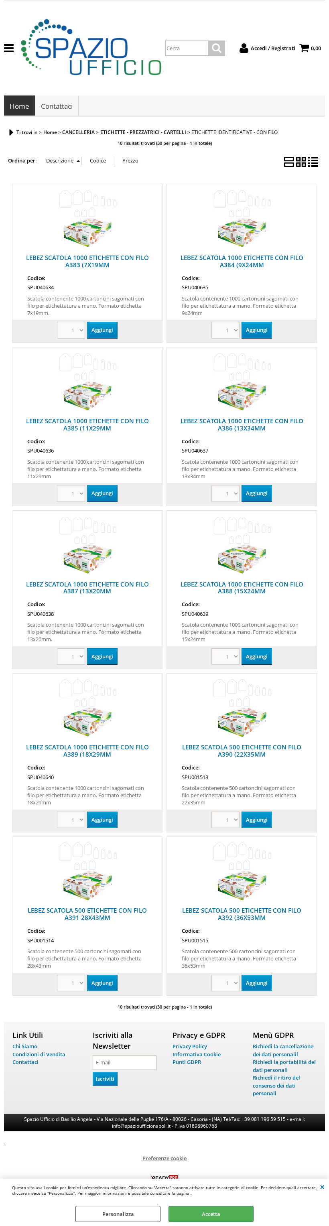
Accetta (211, 1214)
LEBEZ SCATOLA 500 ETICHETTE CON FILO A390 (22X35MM (241, 750)
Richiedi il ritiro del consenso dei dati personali (276, 1085)
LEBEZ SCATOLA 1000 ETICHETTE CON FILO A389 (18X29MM (87, 750)
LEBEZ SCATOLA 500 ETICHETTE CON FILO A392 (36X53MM (241, 914)
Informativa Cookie (197, 1054)
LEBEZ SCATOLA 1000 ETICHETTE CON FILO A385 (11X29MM (87, 424)
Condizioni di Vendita (38, 1054)
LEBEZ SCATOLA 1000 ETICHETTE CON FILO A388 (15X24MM (242, 587)
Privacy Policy (190, 1046)
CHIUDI (322, 1187)
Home (19, 106)
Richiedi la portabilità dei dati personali (284, 1066)
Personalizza (118, 1214)
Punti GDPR (187, 1062)
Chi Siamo (24, 1046)
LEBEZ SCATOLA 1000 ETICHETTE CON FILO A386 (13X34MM (242, 424)
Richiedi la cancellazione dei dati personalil (283, 1050)
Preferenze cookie (164, 1158)
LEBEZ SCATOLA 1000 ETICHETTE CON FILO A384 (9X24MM (242, 261)
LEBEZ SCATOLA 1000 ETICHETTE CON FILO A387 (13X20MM (87, 587)
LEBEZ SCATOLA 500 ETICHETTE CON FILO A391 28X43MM (87, 914)
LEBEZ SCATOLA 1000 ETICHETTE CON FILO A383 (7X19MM (87, 261)
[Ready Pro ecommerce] (164, 1178)
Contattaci (57, 106)
